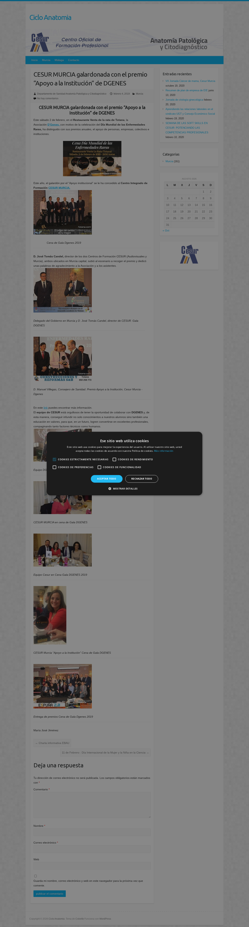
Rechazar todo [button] (141, 478)
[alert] (124, 463)
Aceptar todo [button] (106, 478)
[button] (124, 489)
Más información (163, 450)
